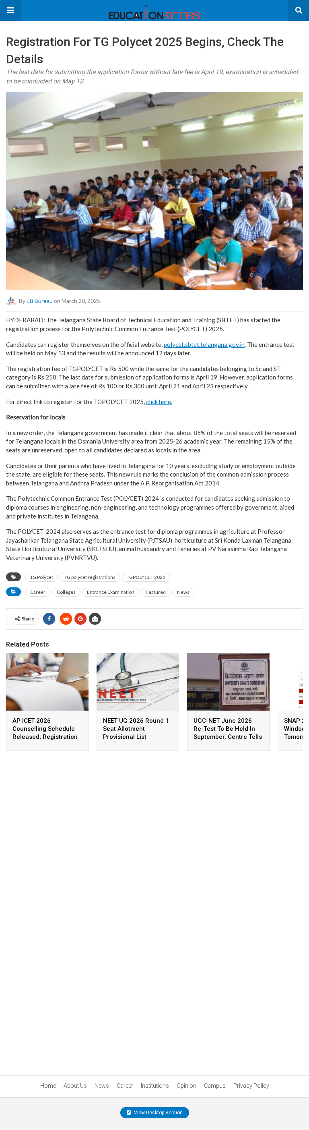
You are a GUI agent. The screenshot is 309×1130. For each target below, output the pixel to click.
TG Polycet (41, 577)
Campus (215, 1085)
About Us (75, 1085)
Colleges (66, 592)
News (183, 592)
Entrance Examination (110, 592)
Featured (156, 592)
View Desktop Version (158, 1112)
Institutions (155, 1085)
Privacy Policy (251, 1085)
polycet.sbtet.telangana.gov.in (204, 344)
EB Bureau (40, 300)
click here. (159, 401)
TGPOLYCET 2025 (146, 577)
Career (37, 592)
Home (48, 1085)
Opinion (186, 1085)
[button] (10, 10)
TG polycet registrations (89, 577)
